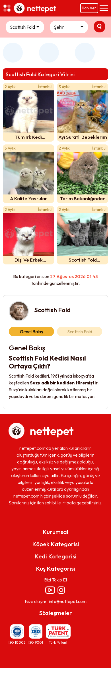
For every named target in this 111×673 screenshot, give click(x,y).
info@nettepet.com (68, 601)
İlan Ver (89, 8)
